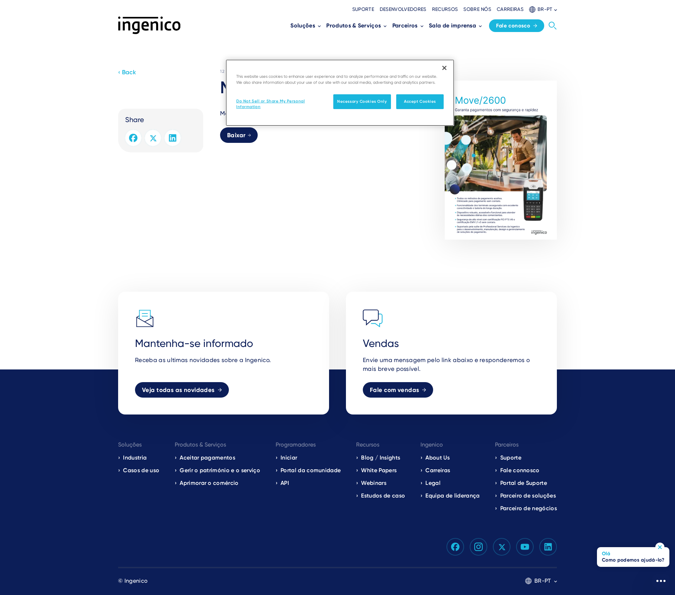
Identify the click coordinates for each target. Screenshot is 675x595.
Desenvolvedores (403, 9)
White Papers (379, 470)
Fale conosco (513, 26)
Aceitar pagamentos (207, 457)
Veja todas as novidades (178, 389)
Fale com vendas (394, 389)
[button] (543, 9)
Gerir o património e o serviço (220, 470)
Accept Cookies (420, 101)
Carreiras (510, 9)
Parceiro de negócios (528, 508)
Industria (135, 457)
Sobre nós (477, 9)
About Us (437, 457)
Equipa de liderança (452, 495)
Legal (433, 483)
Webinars (373, 483)
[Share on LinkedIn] (172, 138)
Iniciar (289, 457)
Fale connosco (520, 470)
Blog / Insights (380, 457)
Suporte (363, 9)
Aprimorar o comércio (209, 483)
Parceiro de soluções (528, 495)
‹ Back (127, 72)
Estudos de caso (383, 495)
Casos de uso (141, 470)
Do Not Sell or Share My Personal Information (270, 104)
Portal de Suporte (523, 483)
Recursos (445, 9)
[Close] (444, 68)
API (285, 483)
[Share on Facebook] (133, 138)
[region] (340, 92)
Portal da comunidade (311, 470)
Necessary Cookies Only (362, 101)
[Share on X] (153, 138)
